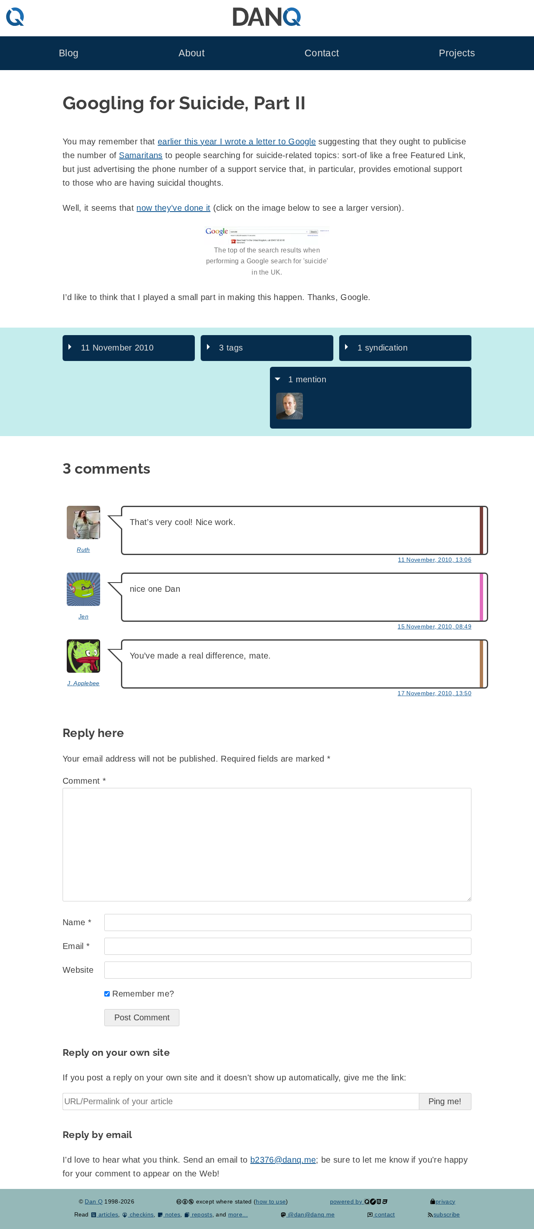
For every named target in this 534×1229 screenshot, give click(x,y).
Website (78, 969)
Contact (322, 53)
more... (238, 1214)
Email (76, 946)
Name (77, 922)
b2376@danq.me (283, 1159)
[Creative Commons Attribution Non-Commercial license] (185, 1201)
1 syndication (383, 347)
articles (107, 1214)
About (191, 53)
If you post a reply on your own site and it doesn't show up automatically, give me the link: (234, 1077)
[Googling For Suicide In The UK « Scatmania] (289, 417)
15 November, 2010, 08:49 (434, 626)
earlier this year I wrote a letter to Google (237, 141)
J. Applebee (83, 683)
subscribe (446, 1214)
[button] (267, 236)
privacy (445, 1201)
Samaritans (140, 155)
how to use (271, 1201)
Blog (68, 53)
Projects (457, 53)
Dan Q (94, 1201)
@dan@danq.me (310, 1214)
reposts (201, 1214)
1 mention (307, 379)
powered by (347, 1201)
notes (171, 1214)
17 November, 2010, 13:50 (434, 693)
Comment (84, 780)
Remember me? (143, 993)
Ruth (83, 549)
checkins (141, 1214)
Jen (83, 616)
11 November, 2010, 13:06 (434, 559)
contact (384, 1214)
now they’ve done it (173, 207)
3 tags (231, 347)
